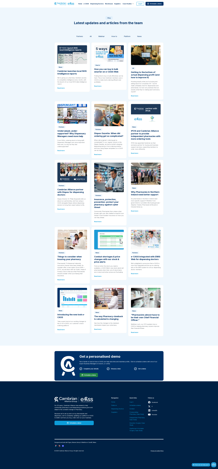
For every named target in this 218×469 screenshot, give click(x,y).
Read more (61, 88)
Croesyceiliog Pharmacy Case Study (137, 413)
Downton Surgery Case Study (137, 424)
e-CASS (86, 4)
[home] (64, 3)
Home (80, 4)
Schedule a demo (135, 405)
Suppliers (117, 4)
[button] (128, 3)
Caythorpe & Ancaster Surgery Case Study (137, 429)
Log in (140, 4)
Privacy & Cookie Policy (157, 451)
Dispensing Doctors (97, 4)
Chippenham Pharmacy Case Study (137, 418)
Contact (132, 409)
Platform (114, 405)
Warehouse (109, 4)
